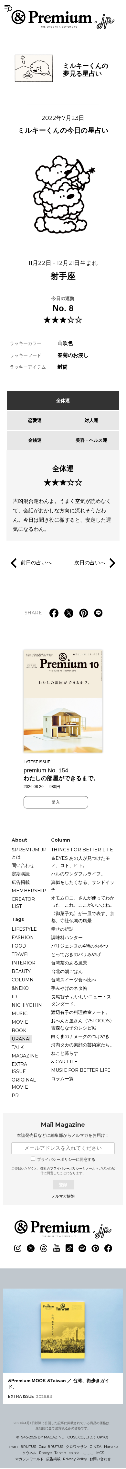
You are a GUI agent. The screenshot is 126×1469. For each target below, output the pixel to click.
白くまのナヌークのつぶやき (80, 1036)
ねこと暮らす (64, 1053)
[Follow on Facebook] (108, 1248)
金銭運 (35, 440)
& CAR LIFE (64, 1062)
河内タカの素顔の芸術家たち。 (82, 1045)
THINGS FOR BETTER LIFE (82, 850)
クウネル (29, 1452)
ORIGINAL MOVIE (24, 1083)
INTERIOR (24, 963)
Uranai (21, 1039)
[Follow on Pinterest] (95, 1248)
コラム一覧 (62, 1079)
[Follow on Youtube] (56, 1248)
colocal (74, 1452)
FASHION (23, 937)
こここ (88, 1452)
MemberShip (29, 891)
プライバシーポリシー (66, 1168)
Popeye (45, 1452)
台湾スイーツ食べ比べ (73, 980)
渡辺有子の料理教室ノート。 (80, 1012)
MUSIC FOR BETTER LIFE (80, 1070)
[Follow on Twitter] (30, 1248)
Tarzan (60, 1452)
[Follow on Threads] (43, 1248)
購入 (56, 802)
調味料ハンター (67, 937)
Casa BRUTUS (51, 1446)
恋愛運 (35, 420)
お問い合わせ (100, 1459)
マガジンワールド (29, 1459)
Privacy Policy (75, 1459)
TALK (18, 1047)
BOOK (19, 1030)
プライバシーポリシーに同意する (66, 1159)
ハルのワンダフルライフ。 (78, 874)
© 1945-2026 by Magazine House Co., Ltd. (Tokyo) (62, 1437)
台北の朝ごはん (67, 971)
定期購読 (21, 874)
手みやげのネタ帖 (69, 988)
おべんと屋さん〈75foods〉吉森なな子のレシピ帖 (82, 1024)
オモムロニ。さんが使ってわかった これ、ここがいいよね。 (82, 901)
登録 (63, 1184)
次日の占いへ (89, 562)
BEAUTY (21, 971)
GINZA (95, 1446)
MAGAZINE (25, 1056)
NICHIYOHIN (27, 1005)
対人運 (91, 420)
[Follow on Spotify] (82, 1248)
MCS (100, 1452)
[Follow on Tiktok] (69, 1248)
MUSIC (19, 1013)
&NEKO (20, 988)
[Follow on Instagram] (17, 1248)
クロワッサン (76, 1446)
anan (13, 1446)
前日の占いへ (36, 562)
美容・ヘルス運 (91, 440)
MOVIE (20, 1022)
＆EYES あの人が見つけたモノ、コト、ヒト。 (80, 861)
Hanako (111, 1446)
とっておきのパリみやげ (76, 954)
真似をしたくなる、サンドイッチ (82, 885)
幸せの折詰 (62, 929)
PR (15, 1095)
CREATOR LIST (23, 902)
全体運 (63, 400)
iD (14, 997)
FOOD (19, 946)
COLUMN (23, 980)
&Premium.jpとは (29, 853)
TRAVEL (21, 954)
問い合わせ (23, 865)
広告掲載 (21, 882)
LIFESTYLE (24, 929)
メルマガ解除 (63, 1196)
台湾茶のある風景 (69, 963)
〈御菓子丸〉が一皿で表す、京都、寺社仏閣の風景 (82, 917)
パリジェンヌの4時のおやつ (79, 946)
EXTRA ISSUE (19, 1067)
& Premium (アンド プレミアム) (63, 19)
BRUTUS (28, 1446)
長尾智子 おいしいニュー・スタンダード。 (81, 1000)
